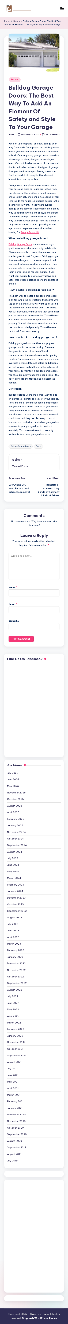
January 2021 (14, 1108)
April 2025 (13, 812)
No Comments (52, 135)
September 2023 (17, 910)
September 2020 (17, 1134)
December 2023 (16, 897)
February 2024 (15, 884)
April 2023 (13, 937)
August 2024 (14, 851)
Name (13, 587)
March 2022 (14, 1022)
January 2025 (15, 825)
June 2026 (13, 779)
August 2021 (14, 1062)
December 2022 (16, 963)
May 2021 (12, 1081)
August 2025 (14, 805)
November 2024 (16, 832)
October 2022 (15, 976)
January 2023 (15, 956)
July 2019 (12, 1160)
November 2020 (16, 1121)
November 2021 (16, 1042)
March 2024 (14, 878)
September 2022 (17, 983)
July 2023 (12, 924)
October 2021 (15, 1048)
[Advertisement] (21, 1235)
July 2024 (12, 858)
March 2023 (14, 943)
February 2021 (15, 1101)
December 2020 (16, 1114)
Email (13, 604)
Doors (14, 79)
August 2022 (14, 989)
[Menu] (62, 8)
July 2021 (12, 1068)
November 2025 (16, 792)
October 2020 (15, 1127)
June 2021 (12, 1075)
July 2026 (12, 772)
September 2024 (17, 845)
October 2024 (15, 838)
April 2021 (13, 1088)
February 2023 (15, 950)
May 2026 (13, 786)
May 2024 (13, 871)
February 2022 (15, 1029)
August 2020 (14, 1140)
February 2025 (15, 819)
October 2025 (15, 799)
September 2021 (16, 1055)
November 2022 (16, 970)
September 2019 (16, 1147)
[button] (20, 466)
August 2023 (14, 917)
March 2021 (13, 1094)
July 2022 (12, 996)
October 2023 (15, 904)
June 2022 (13, 1003)
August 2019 (14, 1154)
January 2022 (15, 1035)
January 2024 (15, 891)
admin (17, 459)
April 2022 (13, 1016)
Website (14, 620)
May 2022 (13, 1009)
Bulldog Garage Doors (21, 446)
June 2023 (13, 930)
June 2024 (13, 864)
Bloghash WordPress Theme (39, 1318)
